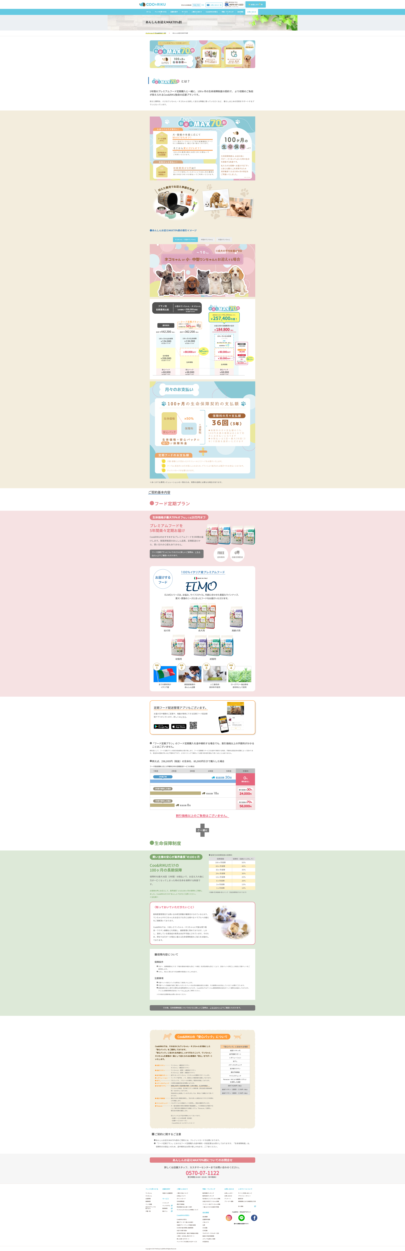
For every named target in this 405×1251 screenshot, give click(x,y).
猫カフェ (164, 1211)
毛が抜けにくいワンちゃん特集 (211, 1199)
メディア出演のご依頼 (208, 1239)
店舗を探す (174, 12)
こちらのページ (216, 1008)
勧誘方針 (240, 1199)
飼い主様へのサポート (183, 1239)
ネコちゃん (149, 1196)
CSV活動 (204, 1228)
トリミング (165, 1203)
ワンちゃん (149, 1193)
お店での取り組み (182, 1230)
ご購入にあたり (197, 12)
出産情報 (148, 1199)
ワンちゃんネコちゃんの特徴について (187, 1210)
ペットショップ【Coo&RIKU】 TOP (156, 33)
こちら (183, 717)
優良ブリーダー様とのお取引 (185, 1222)
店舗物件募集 (206, 1219)
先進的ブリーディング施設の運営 (186, 1225)
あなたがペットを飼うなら (151, 1207)
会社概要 (205, 1217)
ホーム (148, 12)
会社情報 (240, 12)
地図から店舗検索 (167, 1193)
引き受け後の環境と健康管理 (185, 1228)
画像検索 (148, 1201)
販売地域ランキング (208, 1196)
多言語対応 (205, 1242)
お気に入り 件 (257, 4)
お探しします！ (228, 1193)
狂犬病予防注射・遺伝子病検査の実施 (187, 1233)
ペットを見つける (161, 12)
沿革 (203, 1225)
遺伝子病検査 (180, 1204)
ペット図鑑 (149, 1204)
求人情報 (240, 1206)
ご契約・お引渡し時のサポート (185, 1236)
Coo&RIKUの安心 (212, 12)
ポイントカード (181, 1199)
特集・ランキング (228, 12)
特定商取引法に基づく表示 (184, 1207)
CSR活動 (204, 1230)
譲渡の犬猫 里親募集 (208, 1236)
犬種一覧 (148, 1211)
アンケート (227, 1199)
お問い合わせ (251, 12)
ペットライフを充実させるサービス (187, 1242)
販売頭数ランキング (208, 1193)
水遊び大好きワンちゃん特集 (210, 1201)
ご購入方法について (182, 1193)
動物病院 (164, 1208)
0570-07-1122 (236, 4)
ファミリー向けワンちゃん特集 (211, 1204)
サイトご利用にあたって (245, 1193)
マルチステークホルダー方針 (210, 1233)
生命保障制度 (180, 1201)
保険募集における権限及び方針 (247, 1201)
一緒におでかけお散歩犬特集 (210, 1207)
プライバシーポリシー (244, 1196)
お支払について (181, 1196)
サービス (185, 12)
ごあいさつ (205, 1222)
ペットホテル (166, 1206)
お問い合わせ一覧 (216, 5)
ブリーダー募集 (228, 1201)
